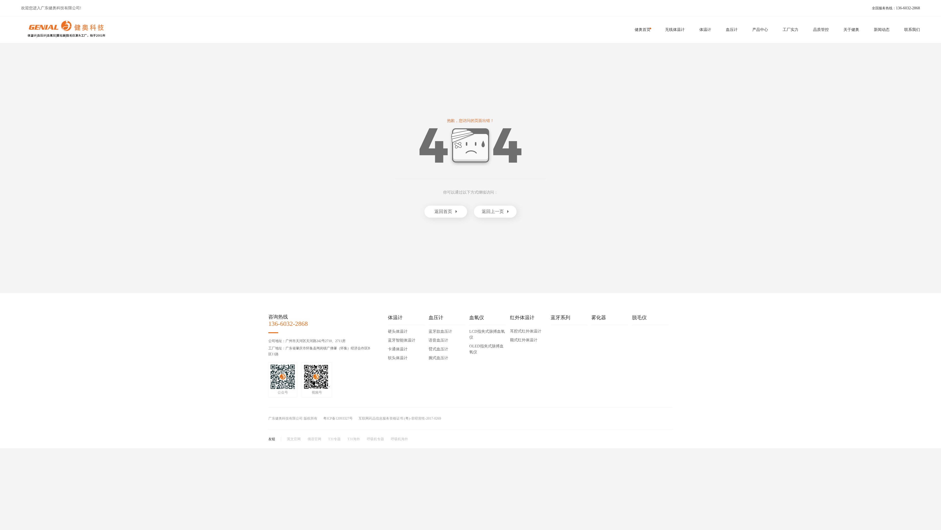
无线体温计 (675, 29)
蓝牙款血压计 (440, 331)
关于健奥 (851, 29)
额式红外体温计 (523, 340)
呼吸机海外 (399, 439)
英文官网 (294, 439)
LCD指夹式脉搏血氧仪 (487, 334)
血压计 (732, 29)
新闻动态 (882, 29)
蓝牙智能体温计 (401, 340)
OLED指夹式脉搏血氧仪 (486, 349)
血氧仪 (476, 317)
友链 (271, 439)
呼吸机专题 (375, 439)
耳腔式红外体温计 (525, 331)
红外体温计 (522, 317)
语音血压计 (438, 340)
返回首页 (443, 211)
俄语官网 (314, 439)
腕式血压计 (438, 358)
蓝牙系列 (560, 317)
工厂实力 (790, 29)
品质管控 (821, 29)
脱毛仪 (639, 317)
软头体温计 (398, 358)
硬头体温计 (398, 331)
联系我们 (912, 29)
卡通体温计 (398, 349)
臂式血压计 (438, 349)
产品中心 (760, 29)
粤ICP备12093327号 (338, 418)
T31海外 (353, 439)
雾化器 (598, 317)
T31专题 (334, 439)
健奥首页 (642, 29)
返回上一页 (493, 211)
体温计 (705, 29)
